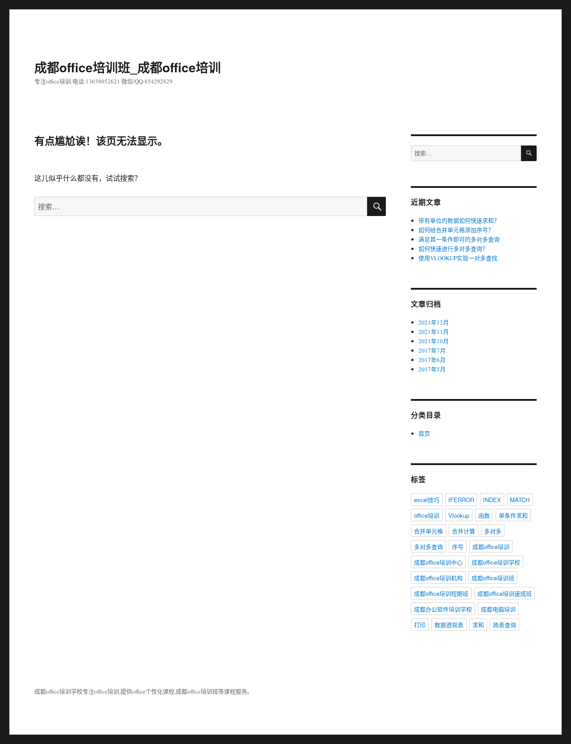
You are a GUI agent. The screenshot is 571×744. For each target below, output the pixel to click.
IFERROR (461, 499)
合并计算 (463, 531)
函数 (484, 515)
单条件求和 (513, 515)
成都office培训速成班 (504, 593)
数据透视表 (448, 624)
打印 (420, 624)
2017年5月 (432, 369)
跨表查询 (504, 624)
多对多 (492, 531)
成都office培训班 (493, 578)
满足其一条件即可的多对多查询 (459, 239)
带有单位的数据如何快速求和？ (459, 220)
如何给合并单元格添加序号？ (456, 230)
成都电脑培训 (498, 609)
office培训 (426, 515)
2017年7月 (432, 350)
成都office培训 (490, 546)
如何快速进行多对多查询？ (453, 249)
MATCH (520, 499)
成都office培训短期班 (441, 593)
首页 (424, 433)
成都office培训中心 (438, 562)
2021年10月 (433, 341)
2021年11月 (433, 332)
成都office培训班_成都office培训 (127, 67)
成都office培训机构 (438, 578)
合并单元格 (428, 531)
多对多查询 (428, 546)
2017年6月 (432, 360)
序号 (457, 546)
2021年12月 (433, 322)
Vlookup (458, 515)
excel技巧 (426, 499)
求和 (478, 624)
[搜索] (529, 153)
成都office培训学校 (496, 562)
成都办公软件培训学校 (443, 609)
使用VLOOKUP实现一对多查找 (457, 258)
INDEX (492, 499)
